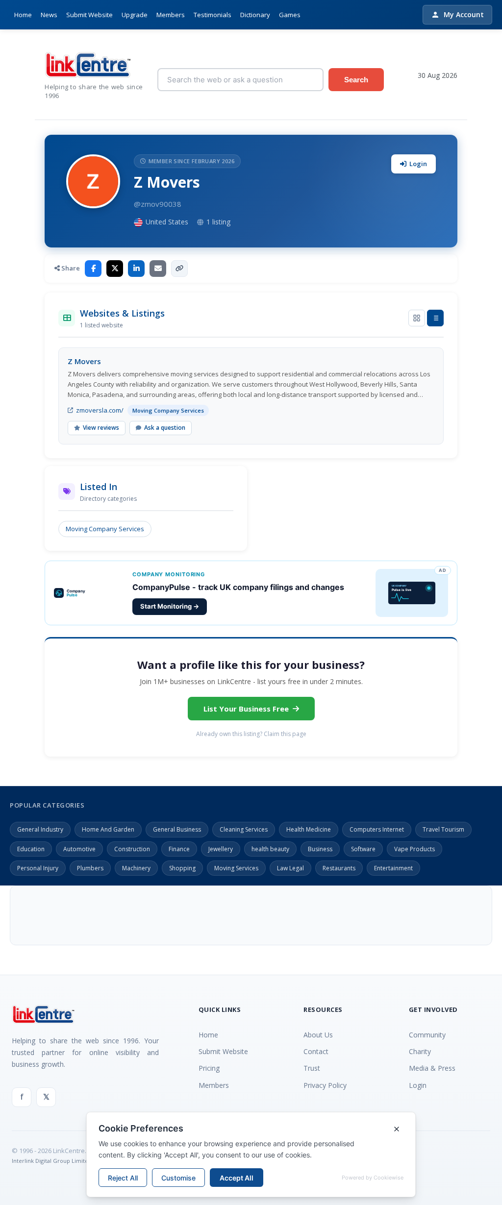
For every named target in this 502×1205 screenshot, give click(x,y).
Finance (179, 849)
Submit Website (89, 14)
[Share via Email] (158, 268)
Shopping (182, 868)
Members (170, 14)
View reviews (101, 427)
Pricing (209, 1068)
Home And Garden (108, 829)
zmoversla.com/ (100, 410)
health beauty (270, 849)
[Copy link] (179, 268)
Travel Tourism (443, 829)
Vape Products (414, 849)
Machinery (136, 868)
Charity (420, 1051)
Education (31, 849)
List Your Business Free (246, 708)
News (49, 14)
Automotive (79, 849)
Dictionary (255, 14)
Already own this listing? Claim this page (251, 734)
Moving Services (236, 868)
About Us (318, 1034)
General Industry (40, 829)
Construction (132, 849)
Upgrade (135, 14)
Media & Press (432, 1068)
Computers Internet (377, 829)
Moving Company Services (105, 528)
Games (290, 14)
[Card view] (416, 318)
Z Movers (84, 361)
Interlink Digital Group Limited (52, 1160)
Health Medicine (308, 829)
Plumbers (90, 868)
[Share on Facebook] (93, 268)
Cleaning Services (244, 829)
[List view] (435, 318)
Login (418, 163)
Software (363, 849)
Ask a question (164, 427)
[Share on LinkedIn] (136, 268)
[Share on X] (114, 268)
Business (320, 849)
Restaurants (339, 868)
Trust (311, 1068)
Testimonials (212, 14)
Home (23, 14)
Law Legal (290, 868)
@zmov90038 (157, 204)
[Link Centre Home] (94, 64)
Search (356, 79)
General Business (177, 829)
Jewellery (220, 849)
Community (427, 1034)
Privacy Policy (325, 1085)
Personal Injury (37, 868)
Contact (315, 1051)
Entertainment (393, 868)
